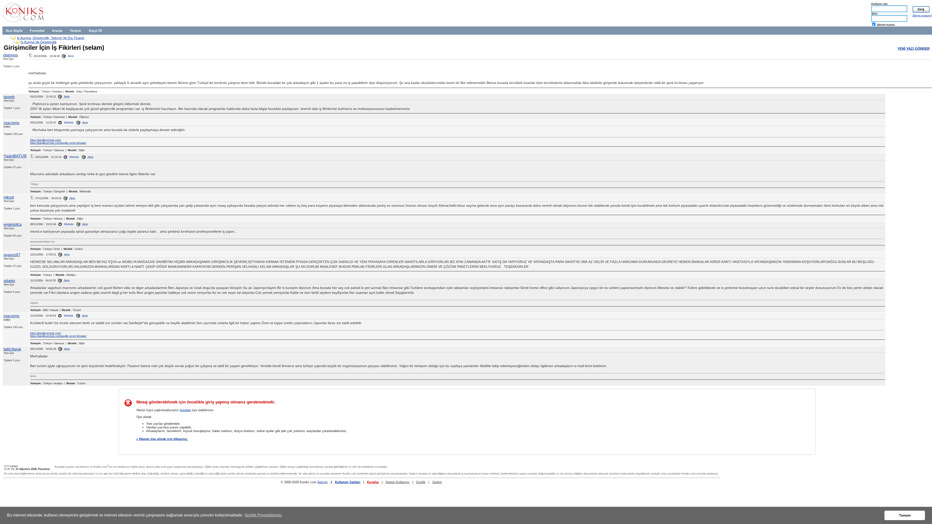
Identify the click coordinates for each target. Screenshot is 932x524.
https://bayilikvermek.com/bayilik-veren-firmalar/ (58, 142)
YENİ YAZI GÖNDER (914, 48)
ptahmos (10, 55)
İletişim (322, 482)
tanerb (9, 97)
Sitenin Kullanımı (397, 482)
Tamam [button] (905, 515)
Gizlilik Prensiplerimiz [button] (263, 515)
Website (68, 122)
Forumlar (37, 31)
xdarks (9, 281)
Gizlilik (420, 482)
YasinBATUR (15, 156)
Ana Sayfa (14, 31)
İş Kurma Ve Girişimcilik (39, 42)
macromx (11, 123)
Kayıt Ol (95, 31)
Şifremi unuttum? (922, 15)
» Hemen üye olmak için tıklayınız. (162, 439)
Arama (57, 31)
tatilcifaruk (12, 349)
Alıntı (70, 56)
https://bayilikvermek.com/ (45, 140)
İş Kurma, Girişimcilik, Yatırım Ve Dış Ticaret (50, 38)
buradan (185, 410)
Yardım (75, 31)
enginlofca (13, 224)
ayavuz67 (12, 255)
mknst (9, 197)
